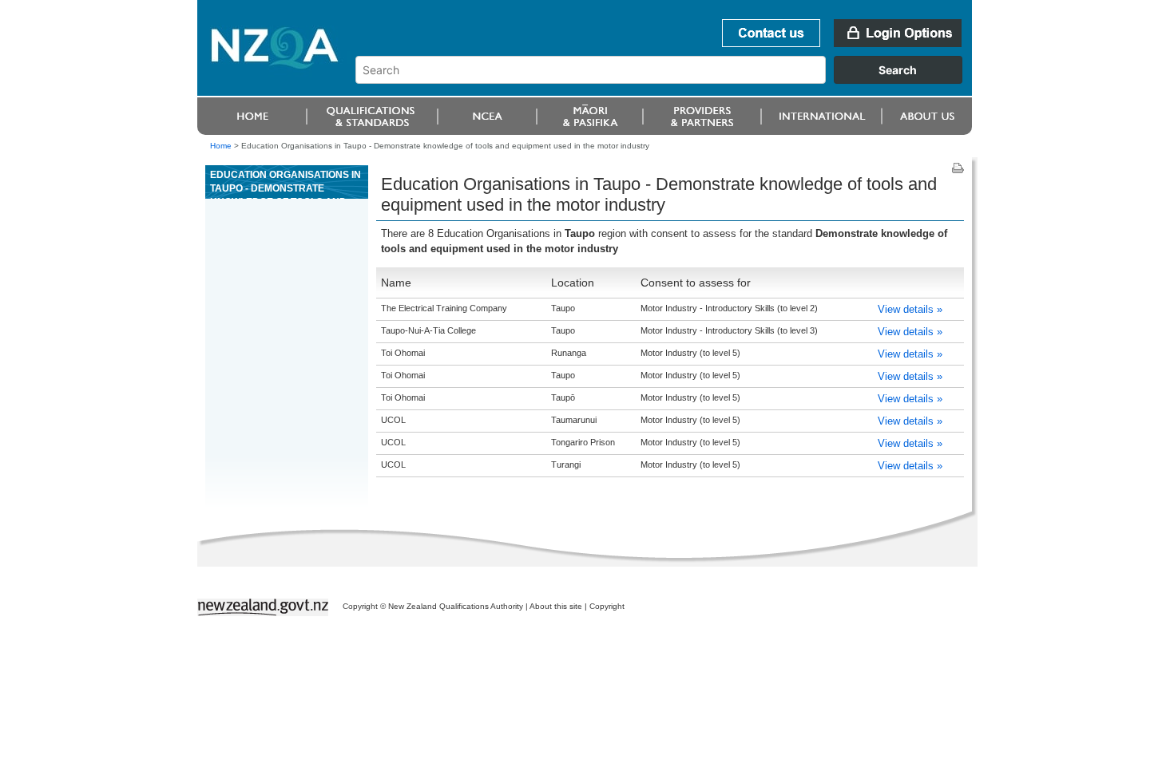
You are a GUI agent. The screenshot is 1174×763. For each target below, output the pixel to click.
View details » (910, 309)
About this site (555, 606)
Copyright (607, 606)
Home (221, 145)
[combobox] (666, 80)
